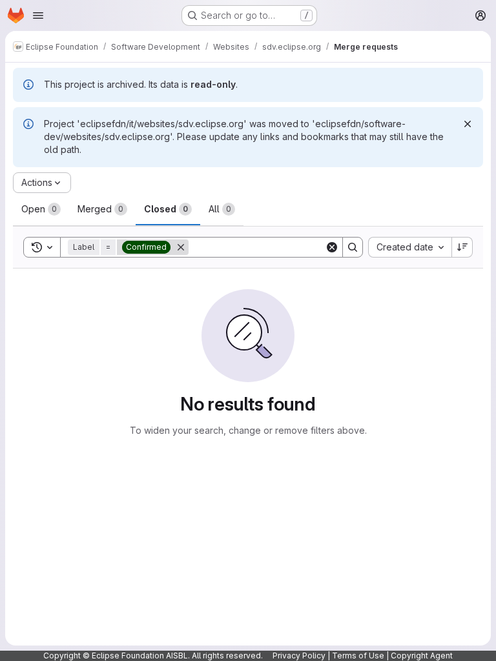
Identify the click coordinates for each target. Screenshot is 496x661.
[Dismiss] (467, 124)
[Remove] (181, 247)
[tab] (41, 209)
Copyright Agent (422, 655)
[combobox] (409, 247)
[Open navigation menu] (38, 15)
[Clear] (332, 247)
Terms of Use (358, 655)
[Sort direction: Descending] (462, 247)
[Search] (352, 247)
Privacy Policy (299, 655)
